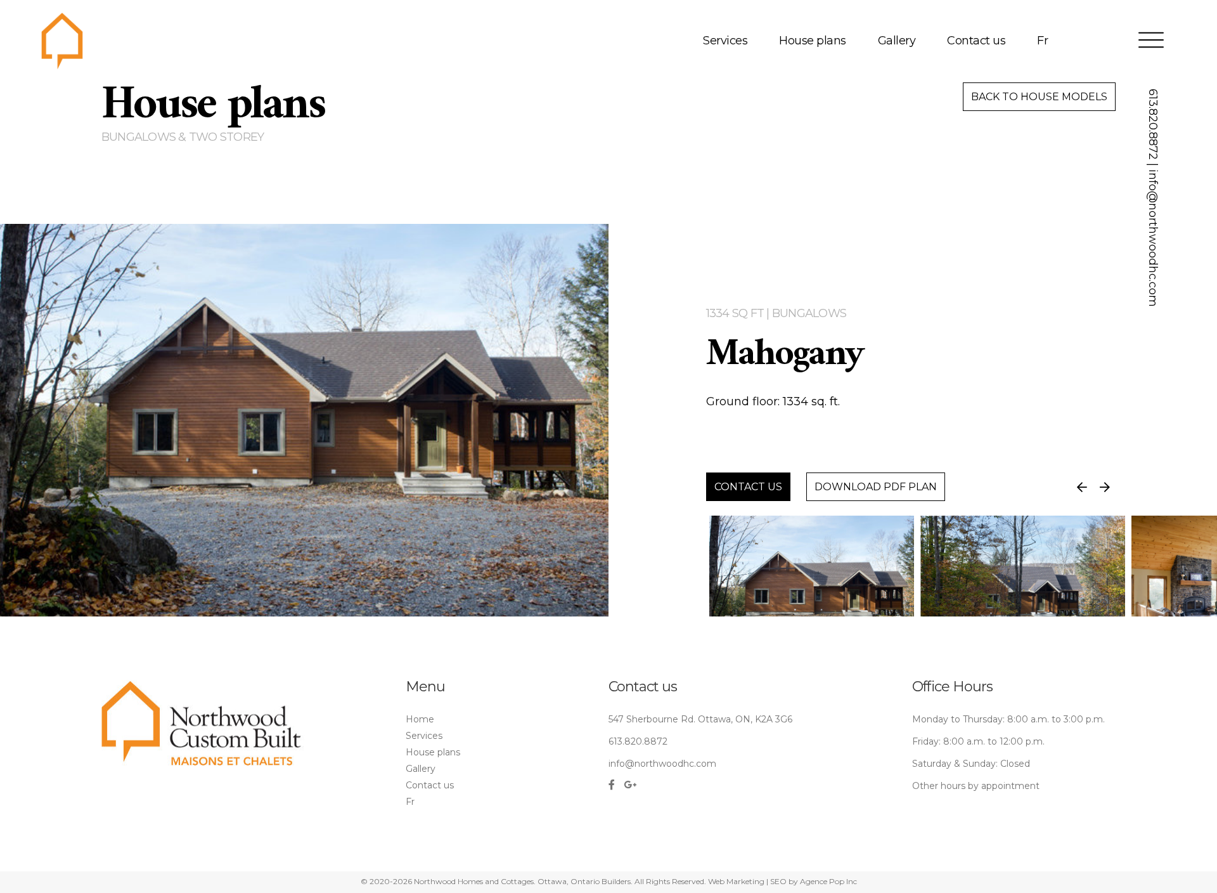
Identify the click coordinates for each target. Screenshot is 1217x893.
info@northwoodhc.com (1153, 238)
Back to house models (1039, 97)
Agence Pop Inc (828, 881)
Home (420, 719)
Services (725, 41)
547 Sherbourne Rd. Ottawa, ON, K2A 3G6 (700, 719)
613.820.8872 (1153, 124)
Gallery (897, 41)
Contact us (976, 41)
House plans (812, 41)
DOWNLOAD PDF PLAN (876, 487)
